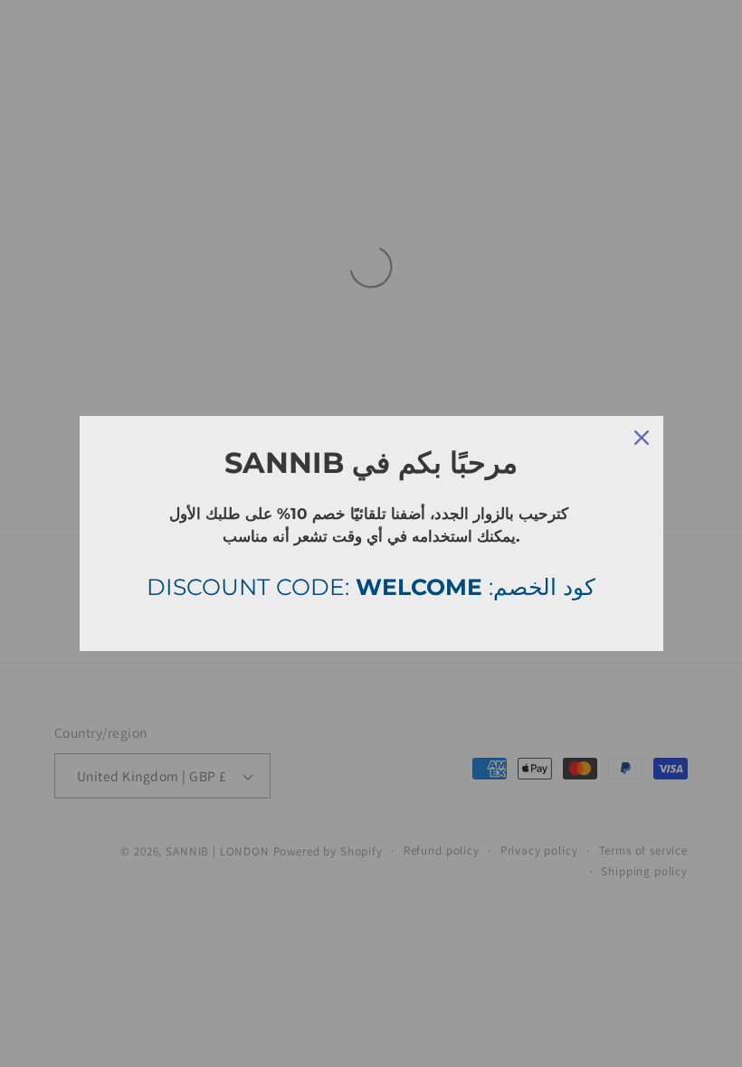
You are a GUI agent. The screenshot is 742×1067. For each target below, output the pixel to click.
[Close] (641, 437)
